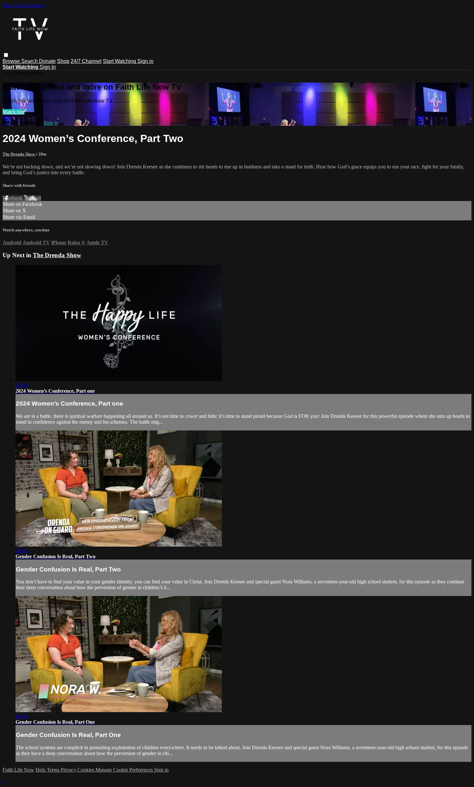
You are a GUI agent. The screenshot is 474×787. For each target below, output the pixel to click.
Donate (47, 61)
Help (41, 769)
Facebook (13, 198)
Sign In (48, 67)
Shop (63, 61)
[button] (6, 55)
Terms (54, 769)
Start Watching (120, 61)
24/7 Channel (86, 61)
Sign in (145, 61)
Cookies (86, 769)
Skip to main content (23, 5)
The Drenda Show (19, 154)
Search (30, 61)
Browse (12, 61)
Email (35, 198)
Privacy (69, 769)
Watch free (14, 112)
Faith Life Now (18, 769)
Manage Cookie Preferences (124, 769)
